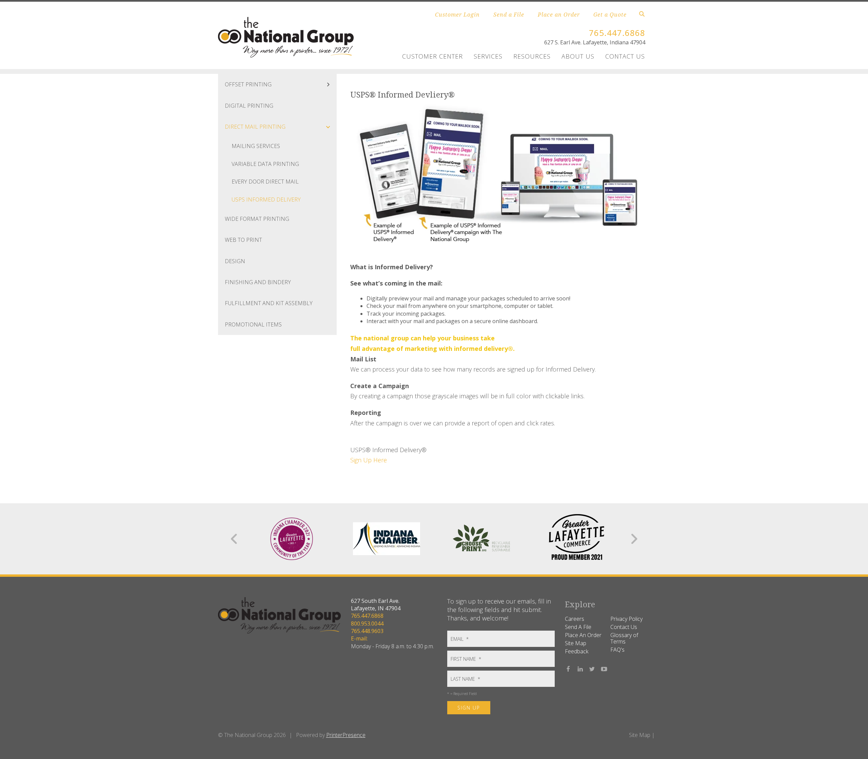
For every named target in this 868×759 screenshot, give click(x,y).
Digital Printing (249, 105)
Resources (532, 56)
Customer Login (457, 14)
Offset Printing (248, 84)
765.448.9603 (367, 631)
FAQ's (617, 649)
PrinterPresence (346, 735)
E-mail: (359, 638)
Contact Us (625, 56)
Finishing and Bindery (258, 282)
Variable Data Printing (265, 164)
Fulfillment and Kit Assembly (269, 303)
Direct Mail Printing (255, 126)
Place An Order (583, 635)
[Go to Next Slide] (634, 539)
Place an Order (559, 14)
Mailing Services (256, 146)
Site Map (575, 643)
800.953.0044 (367, 623)
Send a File (508, 14)
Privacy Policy (626, 619)
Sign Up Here (368, 460)
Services (488, 56)
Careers (574, 619)
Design (235, 261)
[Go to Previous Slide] (234, 539)
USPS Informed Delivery (266, 199)
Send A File (578, 627)
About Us (577, 56)
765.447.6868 (617, 32)
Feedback (576, 651)
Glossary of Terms (624, 638)
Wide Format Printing (257, 219)
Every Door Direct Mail (265, 181)
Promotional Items (253, 324)
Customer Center (432, 56)
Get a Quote (610, 14)
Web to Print (243, 240)
